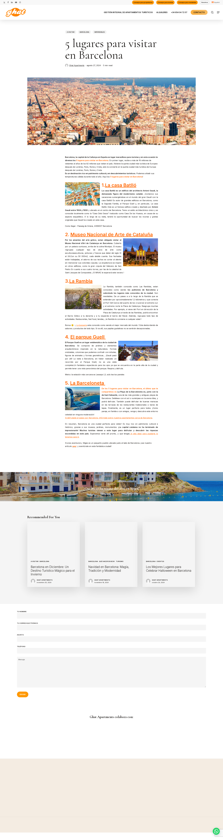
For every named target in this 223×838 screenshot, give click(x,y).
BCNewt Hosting (32, 836)
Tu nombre (21, 611)
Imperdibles (99, 32)
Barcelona (84, 32)
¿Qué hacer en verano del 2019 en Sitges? (111, 486)
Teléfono (21, 646)
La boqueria (81, 325)
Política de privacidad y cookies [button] (188, 830)
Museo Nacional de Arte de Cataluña (111, 234)
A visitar (70, 32)
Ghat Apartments (76, 65)
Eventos (160, 561)
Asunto (20, 635)
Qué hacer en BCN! (107, 561)
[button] (218, 12)
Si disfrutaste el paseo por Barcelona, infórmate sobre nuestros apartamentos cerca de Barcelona (108, 418)
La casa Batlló (120, 185)
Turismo (119, 561)
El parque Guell (88, 337)
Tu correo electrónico (27, 623)
